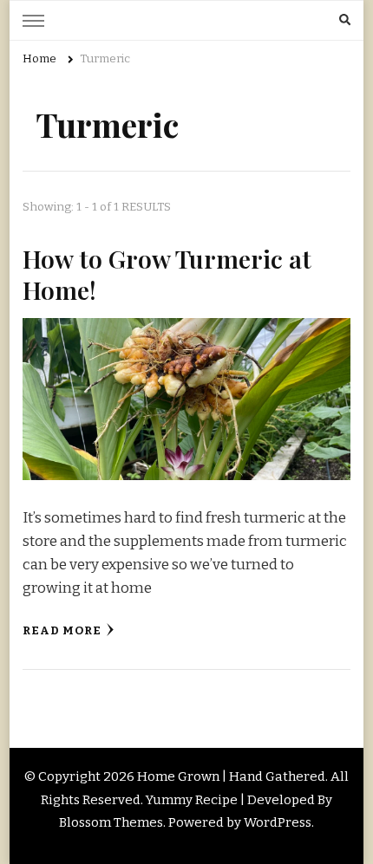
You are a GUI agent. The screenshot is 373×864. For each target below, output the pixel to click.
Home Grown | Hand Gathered (231, 776)
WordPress (277, 822)
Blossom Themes (111, 822)
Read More (62, 631)
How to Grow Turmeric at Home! (167, 273)
